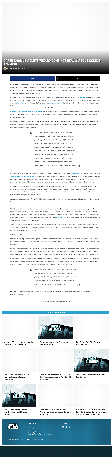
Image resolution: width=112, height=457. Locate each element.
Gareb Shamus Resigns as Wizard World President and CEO (90, 376)
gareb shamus (22, 291)
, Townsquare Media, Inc (25, 439)
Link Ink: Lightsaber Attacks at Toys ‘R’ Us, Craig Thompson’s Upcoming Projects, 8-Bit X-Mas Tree (55, 377)
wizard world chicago (59, 291)
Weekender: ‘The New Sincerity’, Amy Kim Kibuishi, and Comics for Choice (18, 343)
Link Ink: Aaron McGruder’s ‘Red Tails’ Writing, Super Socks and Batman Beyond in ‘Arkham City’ (55, 412)
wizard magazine (40, 291)
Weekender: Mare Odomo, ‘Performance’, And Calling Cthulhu (54, 343)
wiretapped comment (55, 103)
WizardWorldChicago (88, 291)
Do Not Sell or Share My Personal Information (40, 434)
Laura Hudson (10, 68)
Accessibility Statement (35, 429)
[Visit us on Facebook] (67, 427)
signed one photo (18, 103)
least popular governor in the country (22, 176)
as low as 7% (75, 173)
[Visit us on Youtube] (64, 427)
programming (59, 217)
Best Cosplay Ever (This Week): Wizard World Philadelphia (90, 343)
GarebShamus (30, 291)
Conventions (21, 294)
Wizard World (48, 291)
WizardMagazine (70, 291)
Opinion (27, 294)
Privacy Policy (32, 431)
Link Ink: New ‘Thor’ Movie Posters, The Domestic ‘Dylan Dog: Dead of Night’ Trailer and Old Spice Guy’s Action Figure (91, 412)
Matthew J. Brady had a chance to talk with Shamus (26, 111)
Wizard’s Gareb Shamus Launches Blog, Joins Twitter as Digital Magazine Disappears (18, 412)
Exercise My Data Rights (35, 433)
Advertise (31, 427)
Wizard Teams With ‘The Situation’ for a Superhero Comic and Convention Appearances (17, 377)
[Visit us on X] (71, 427)
